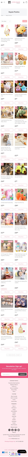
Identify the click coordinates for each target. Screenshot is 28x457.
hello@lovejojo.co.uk (15, 438)
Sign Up (22, 374)
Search (14, 391)
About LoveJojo (14, 396)
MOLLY (14, 414)
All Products (14, 407)
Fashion (14, 423)
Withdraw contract (14, 455)
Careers (14, 399)
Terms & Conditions (14, 388)
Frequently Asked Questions (14, 383)
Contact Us (14, 386)
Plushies (14, 419)
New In (14, 406)
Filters (24, 21)
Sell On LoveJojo (14, 397)
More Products (14, 424)
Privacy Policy (14, 389)
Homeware (14, 421)
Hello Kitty (14, 416)
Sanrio (14, 418)
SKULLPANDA (14, 411)
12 (17, 355)
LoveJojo (12, 449)
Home (2, 15)
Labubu (14, 409)
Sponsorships (14, 401)
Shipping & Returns (14, 384)
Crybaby (14, 412)
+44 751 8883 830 (19, 441)
